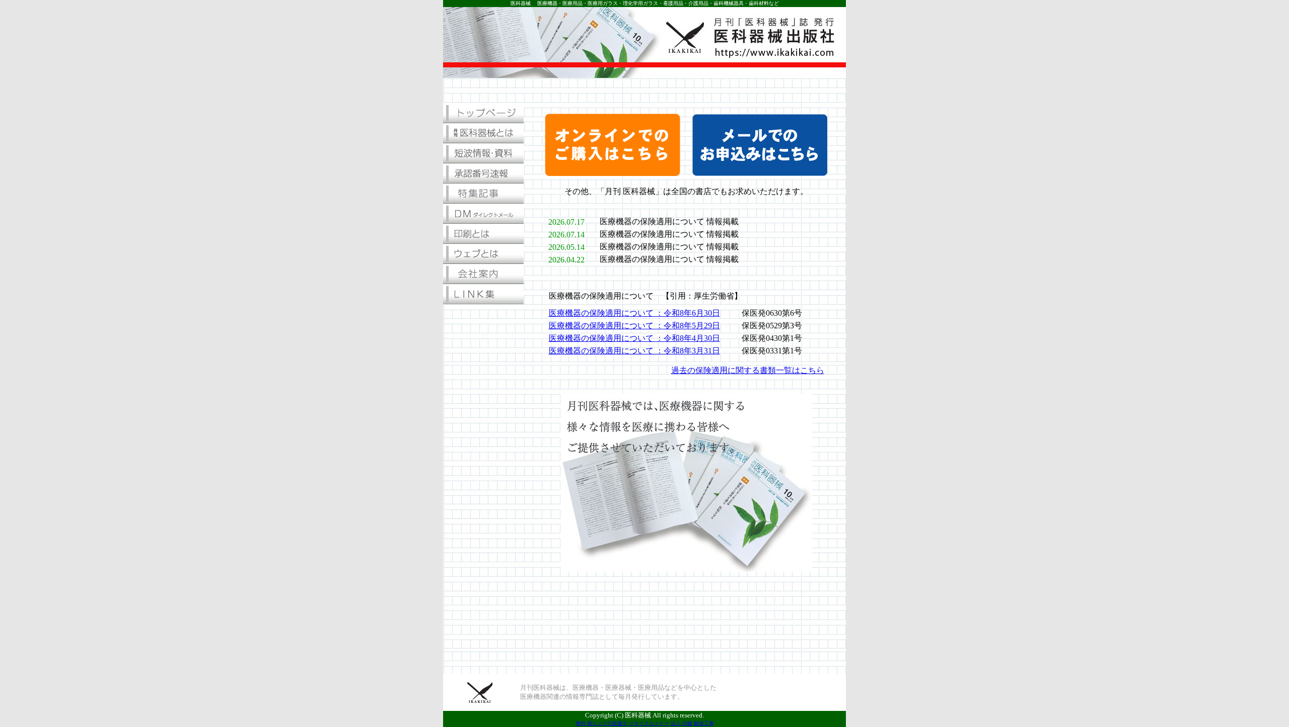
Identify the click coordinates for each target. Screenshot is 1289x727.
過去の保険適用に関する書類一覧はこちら (747, 370)
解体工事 (704, 723)
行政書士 (617, 723)
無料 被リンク (591, 723)
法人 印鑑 (681, 723)
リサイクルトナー (649, 723)
